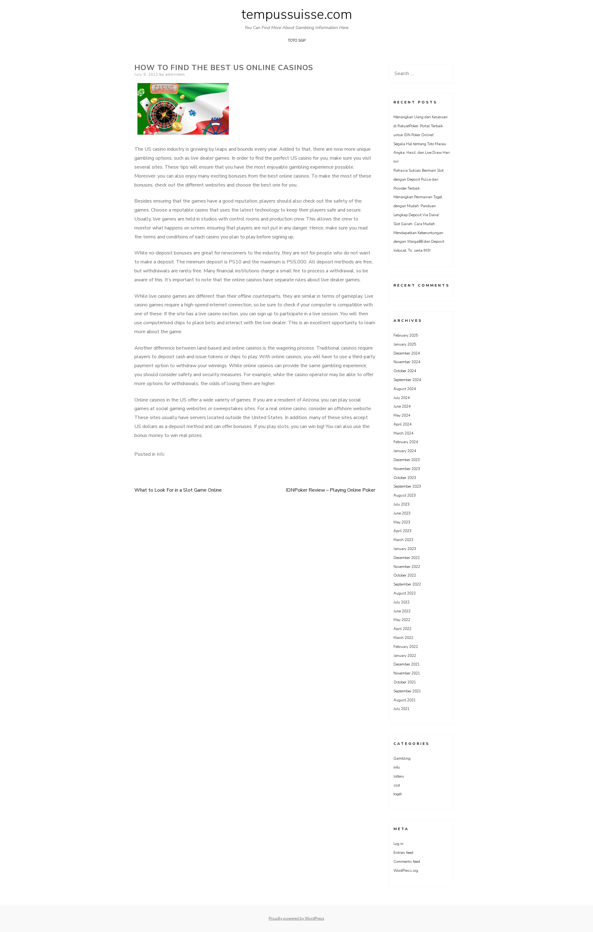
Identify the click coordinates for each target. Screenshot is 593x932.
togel (397, 793)
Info (161, 454)
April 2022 (402, 628)
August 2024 (404, 388)
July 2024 (401, 397)
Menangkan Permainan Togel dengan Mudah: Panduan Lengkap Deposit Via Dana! (417, 206)
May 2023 (401, 522)
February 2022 (405, 646)
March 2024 (403, 433)
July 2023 (401, 504)
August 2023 (404, 495)
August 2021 (404, 700)
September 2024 (407, 379)
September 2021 (407, 691)
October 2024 (404, 370)
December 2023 (406, 459)
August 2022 (404, 593)
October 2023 (404, 477)
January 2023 (404, 548)
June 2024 (401, 406)
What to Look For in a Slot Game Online (178, 490)
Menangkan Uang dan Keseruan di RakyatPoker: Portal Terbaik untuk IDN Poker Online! (420, 126)
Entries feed (403, 852)
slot (396, 785)
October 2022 (404, 575)
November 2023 (406, 468)
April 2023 (402, 530)
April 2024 (402, 424)
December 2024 (406, 353)
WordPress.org (405, 870)
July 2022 (401, 602)
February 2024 (405, 441)
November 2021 (406, 673)
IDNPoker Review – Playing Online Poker (330, 490)
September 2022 (407, 584)
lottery (398, 776)
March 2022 (403, 637)
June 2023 (401, 513)
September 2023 (407, 486)
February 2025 (405, 335)
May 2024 (401, 415)
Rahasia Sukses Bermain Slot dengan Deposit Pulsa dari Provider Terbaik (418, 179)
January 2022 (404, 655)
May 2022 (401, 619)
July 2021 (401, 708)
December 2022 (406, 557)
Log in (398, 843)
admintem (175, 74)
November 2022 (406, 566)
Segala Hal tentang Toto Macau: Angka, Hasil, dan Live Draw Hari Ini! (421, 152)
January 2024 (404, 450)
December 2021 (406, 664)
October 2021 (404, 682)
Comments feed (406, 861)
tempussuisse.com (296, 14)
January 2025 (404, 344)
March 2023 (403, 539)
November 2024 (406, 361)
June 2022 (401, 611)
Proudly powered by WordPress (296, 918)
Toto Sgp (296, 40)
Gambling (401, 758)
